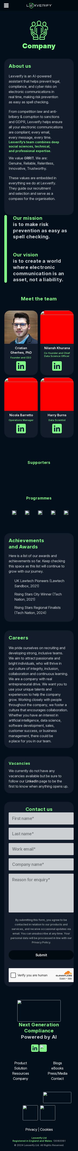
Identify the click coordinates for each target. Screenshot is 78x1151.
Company (20, 1078)
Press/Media (57, 1073)
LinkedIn (32, 781)
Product (20, 1063)
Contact (57, 1078)
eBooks (57, 1068)
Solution (20, 1068)
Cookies (46, 1129)
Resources (20, 1073)
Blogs (57, 1063)
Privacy (31, 1129)
